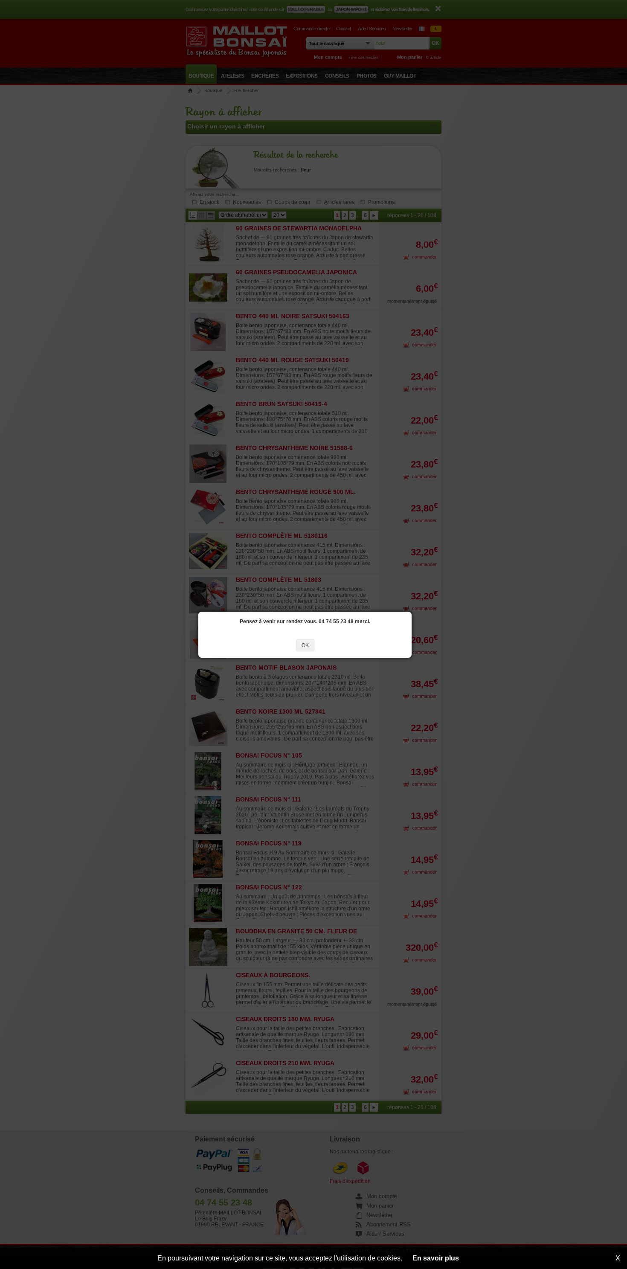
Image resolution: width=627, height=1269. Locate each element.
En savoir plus (435, 1258)
